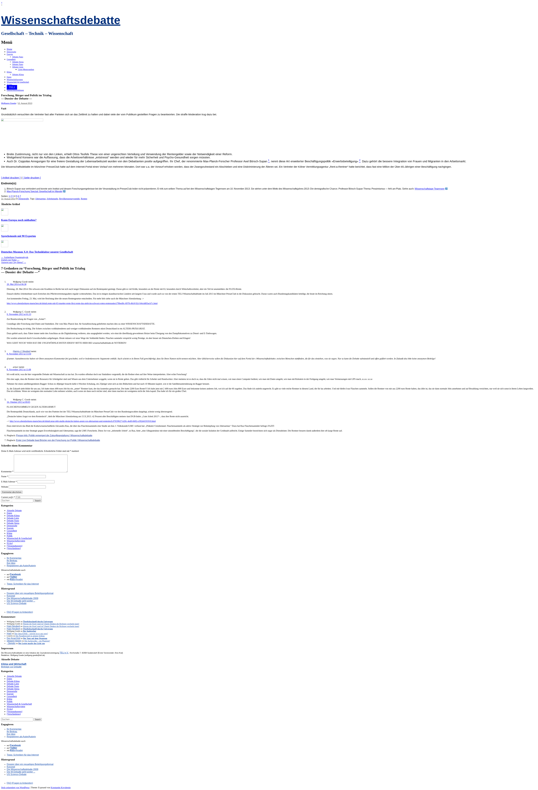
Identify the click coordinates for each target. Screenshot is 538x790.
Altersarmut (40, 199)
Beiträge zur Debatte (11, 667)
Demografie (11, 52)
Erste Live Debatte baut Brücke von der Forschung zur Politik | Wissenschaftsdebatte (58, 440)
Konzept (11, 596)
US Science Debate (16, 603)
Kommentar (7, 471)
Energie (10, 54)
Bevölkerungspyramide (69, 199)
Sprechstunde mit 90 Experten (18, 236)
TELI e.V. (64, 653)
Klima (9, 72)
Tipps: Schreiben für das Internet (23, 584)
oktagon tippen (14, 641)
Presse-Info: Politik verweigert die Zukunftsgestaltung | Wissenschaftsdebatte (54, 435)
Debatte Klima (18, 75)
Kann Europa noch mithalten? (19, 220)
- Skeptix (11, 643)
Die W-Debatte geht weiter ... (21, 601)
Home (9, 49)
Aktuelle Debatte (14, 510)
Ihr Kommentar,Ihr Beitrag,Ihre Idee (14, 560)
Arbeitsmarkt (52, 199)
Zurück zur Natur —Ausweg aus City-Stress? (13, 261)
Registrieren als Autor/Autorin (21, 565)
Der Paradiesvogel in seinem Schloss (30, 636)
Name (4, 476)
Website (4, 487)
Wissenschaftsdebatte (60, 20)
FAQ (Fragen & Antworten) (20, 612)
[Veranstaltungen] (14, 546)
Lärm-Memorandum (26, 69)
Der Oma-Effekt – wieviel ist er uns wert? (31, 634)
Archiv (9, 85)
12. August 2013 (25, 103)
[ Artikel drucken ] (10, 177)
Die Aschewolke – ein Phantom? (37, 641)
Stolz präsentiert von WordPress (15, 787)
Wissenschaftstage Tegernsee (430, 189)
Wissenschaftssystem (15, 80)
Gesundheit (11, 59)
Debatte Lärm (17, 67)
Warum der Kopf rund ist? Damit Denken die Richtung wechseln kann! (51, 624)
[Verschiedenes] (14, 548)
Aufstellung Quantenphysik (14, 257)
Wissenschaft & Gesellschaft (18, 82)
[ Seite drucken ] (32, 177)
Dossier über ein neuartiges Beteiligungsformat (30, 593)
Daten (9, 77)
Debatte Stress (18, 62)
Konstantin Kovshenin (61, 787)
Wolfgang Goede (8, 103)
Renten (84, 199)
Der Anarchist (13, 638)
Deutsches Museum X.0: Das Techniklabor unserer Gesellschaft (37, 251)
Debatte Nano (17, 57)
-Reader (16, 579)
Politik (9, 536)
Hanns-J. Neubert (21, 351)
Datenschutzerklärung (15, 90)
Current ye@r (8, 497)
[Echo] (10, 543)
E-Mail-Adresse (9, 481)
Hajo (9, 633)
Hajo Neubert (13, 626)
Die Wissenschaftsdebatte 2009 (22, 598)
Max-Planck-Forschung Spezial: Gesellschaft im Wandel (34, 191)
